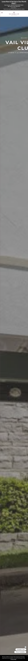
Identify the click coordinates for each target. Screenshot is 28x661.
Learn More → (14, 7)
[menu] (2, 12)
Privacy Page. (13, 659)
